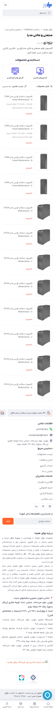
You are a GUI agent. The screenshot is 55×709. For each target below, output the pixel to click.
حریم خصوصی (46, 487)
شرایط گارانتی (46, 493)
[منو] (5, 5)
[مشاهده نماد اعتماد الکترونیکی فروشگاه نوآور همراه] (27, 665)
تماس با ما (47, 471)
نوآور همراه (48, 29)
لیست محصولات (45, 454)
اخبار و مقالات (46, 460)
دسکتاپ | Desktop (32, 29)
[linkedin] (36, 506)
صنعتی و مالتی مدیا (13, 29)
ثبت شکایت (47, 499)
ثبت (8, 521)
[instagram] (50, 506)
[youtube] (43, 506)
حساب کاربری (46, 465)
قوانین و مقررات (45, 482)
